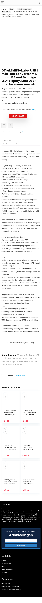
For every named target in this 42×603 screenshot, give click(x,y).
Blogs (3, 566)
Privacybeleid (6, 584)
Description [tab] (7, 140)
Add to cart (18, 116)
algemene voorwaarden (10, 586)
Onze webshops (7, 569)
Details (33, 110)
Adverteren (5, 575)
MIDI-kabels (6, 12)
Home (4, 9)
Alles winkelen (6, 564)
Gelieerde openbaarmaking (11, 589)
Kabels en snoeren (24, 9)
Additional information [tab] (11, 144)
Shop (11, 9)
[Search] (38, 2)
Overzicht (5, 572)
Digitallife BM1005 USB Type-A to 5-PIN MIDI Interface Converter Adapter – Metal (29, 450)
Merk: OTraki (20, 376)
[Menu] (2, 2)
